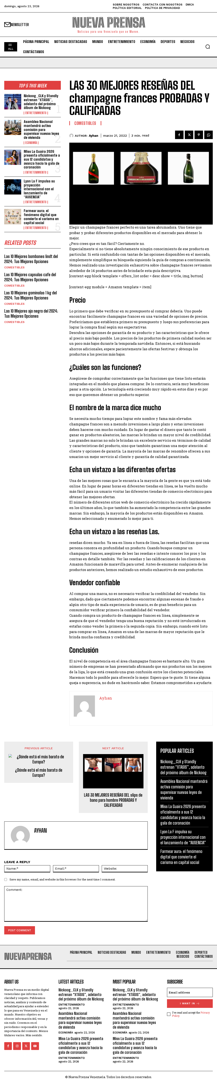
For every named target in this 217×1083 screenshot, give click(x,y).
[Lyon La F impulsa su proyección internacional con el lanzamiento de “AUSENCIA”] (12, 187)
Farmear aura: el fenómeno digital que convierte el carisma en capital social (41, 216)
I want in (187, 1003)
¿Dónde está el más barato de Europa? (38, 772)
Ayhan (93, 136)
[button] (208, 46)
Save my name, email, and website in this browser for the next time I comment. (62, 879)
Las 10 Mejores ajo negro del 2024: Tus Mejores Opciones (31, 313)
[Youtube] (35, 1046)
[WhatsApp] (208, 135)
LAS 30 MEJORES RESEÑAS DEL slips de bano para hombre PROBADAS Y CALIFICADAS (113, 800)
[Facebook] (179, 135)
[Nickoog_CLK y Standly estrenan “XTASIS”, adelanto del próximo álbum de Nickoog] (12, 101)
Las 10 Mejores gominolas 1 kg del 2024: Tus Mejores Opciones (30, 295)
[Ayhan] (72, 136)
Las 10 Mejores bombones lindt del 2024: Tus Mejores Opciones (31, 259)
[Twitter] (189, 135)
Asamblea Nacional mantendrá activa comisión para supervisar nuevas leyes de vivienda (41, 129)
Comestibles (14, 267)
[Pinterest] (199, 135)
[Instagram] (17, 1046)
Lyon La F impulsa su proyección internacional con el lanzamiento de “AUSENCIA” (39, 189)
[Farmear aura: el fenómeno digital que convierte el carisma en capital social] (12, 216)
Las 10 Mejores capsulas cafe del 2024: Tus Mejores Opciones (30, 277)
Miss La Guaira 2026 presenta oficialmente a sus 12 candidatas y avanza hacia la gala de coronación (42, 159)
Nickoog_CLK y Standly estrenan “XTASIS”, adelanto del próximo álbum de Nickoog (41, 102)
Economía (31, 142)
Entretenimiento (35, 113)
